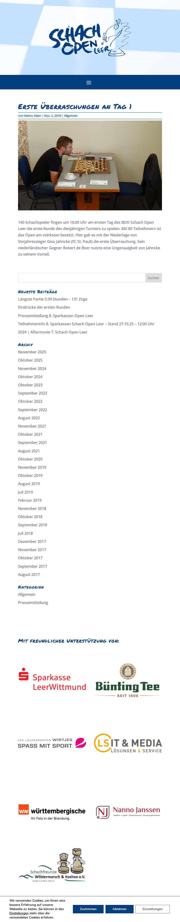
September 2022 (32, 409)
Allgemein (71, 115)
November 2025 (32, 352)
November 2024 (32, 368)
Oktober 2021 (30, 434)
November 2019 (32, 467)
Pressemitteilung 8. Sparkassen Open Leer (55, 315)
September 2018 (32, 524)
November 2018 (32, 508)
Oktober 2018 (30, 516)
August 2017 (29, 574)
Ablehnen (119, 909)
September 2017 (32, 566)
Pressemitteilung (33, 602)
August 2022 (29, 418)
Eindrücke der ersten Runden (44, 307)
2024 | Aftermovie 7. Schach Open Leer (52, 332)
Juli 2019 (25, 492)
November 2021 (32, 426)
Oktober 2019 (30, 475)
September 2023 (32, 393)
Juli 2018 (25, 533)
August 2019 (29, 483)
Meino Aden (32, 115)
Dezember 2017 (32, 541)
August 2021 (29, 451)
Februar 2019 (29, 500)
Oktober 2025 (30, 360)
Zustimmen (88, 909)
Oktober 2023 (30, 385)
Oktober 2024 (30, 376)
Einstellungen (19, 913)
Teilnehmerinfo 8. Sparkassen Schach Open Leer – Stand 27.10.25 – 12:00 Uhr (86, 323)
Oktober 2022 (30, 401)
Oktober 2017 (30, 557)
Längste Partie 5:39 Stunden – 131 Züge (52, 299)
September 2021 (32, 442)
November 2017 (32, 549)
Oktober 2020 (30, 459)
